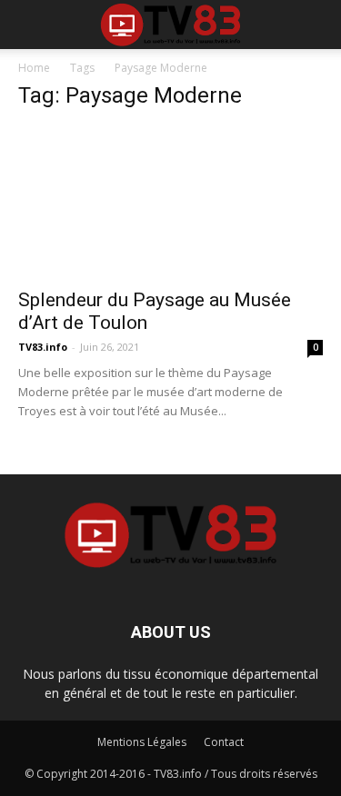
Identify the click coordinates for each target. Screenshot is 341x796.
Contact (224, 742)
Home (34, 67)
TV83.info (42, 346)
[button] (315, 24)
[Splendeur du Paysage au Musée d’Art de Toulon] (170, 202)
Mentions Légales (141, 742)
